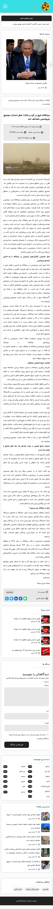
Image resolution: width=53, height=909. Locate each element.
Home (48, 104)
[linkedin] (16, 602)
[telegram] (11, 602)
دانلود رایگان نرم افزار (32, 893)
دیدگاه (46, 689)
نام (47, 715)
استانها (39, 770)
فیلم (14, 790)
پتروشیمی (10, 596)
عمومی (14, 785)
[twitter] (7, 602)
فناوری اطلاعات (39, 790)
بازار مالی (39, 775)
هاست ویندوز (26, 904)
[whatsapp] (25, 602)
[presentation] (48, 68)
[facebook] (20, 602)
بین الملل (14, 775)
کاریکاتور (39, 795)
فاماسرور (45, 893)
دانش (39, 785)
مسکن (14, 796)
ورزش (39, 800)
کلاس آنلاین (18, 893)
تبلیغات (39, 780)
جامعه (30, 136)
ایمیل (46, 727)
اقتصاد (14, 770)
